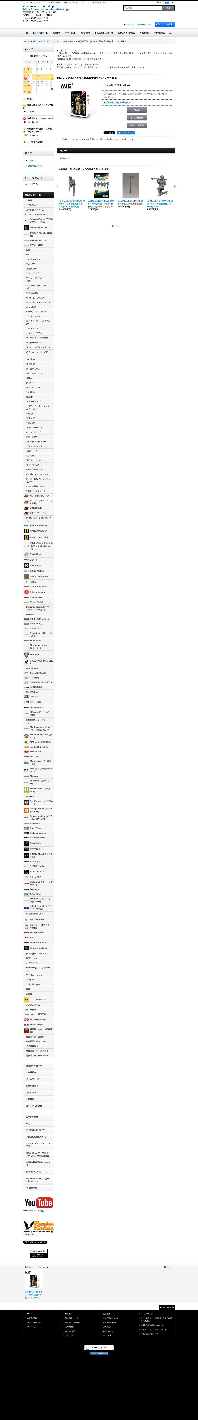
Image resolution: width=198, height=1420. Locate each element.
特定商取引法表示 (34, 1066)
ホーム (29, 1314)
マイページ (31, 1327)
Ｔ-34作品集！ (32, 1188)
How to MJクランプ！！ (37, 1172)
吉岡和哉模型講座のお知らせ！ (38, 1163)
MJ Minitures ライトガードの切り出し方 (38, 1180)
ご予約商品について (35, 1130)
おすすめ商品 (70, 1331)
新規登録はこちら (145, 24)
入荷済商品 (69, 1327)
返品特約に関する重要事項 (118, 102)
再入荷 (137, 110)
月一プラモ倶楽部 (34, 1106)
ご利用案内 (31, 1072)
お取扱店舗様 (32, 1116)
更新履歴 (30, 1099)
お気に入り (31, 1092)
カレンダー (107, 1335)
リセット (170, 1267)
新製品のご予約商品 (72, 1322)
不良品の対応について (36, 1137)
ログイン (129, 24)
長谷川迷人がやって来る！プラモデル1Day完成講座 (38, 1154)
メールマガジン (33, 1079)
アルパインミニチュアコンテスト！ (38, 1144)
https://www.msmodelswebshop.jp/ (46, 9)
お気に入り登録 (137, 125)
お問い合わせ (32, 1086)
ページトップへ (168, 1307)
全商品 (29, 200)
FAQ (28, 1123)
